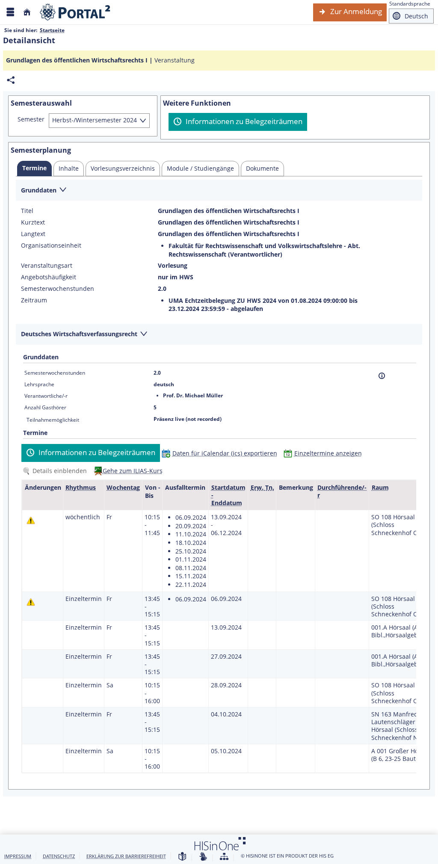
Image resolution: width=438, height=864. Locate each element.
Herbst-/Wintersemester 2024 (94, 120)
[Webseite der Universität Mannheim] (75, 12)
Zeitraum (34, 300)
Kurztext (33, 222)
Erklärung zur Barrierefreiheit (126, 856)
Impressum (17, 856)
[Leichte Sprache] (182, 857)
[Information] (381, 375)
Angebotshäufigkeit (48, 277)
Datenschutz (59, 856)
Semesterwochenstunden (57, 289)
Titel (27, 211)
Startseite (52, 30)
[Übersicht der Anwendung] (224, 857)
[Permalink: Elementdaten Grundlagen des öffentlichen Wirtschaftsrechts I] (10, 80)
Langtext (33, 234)
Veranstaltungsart (46, 265)
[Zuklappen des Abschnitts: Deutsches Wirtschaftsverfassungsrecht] (219, 334)
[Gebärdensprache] (203, 857)
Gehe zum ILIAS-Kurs (133, 471)
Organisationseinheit (51, 245)
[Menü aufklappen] (10, 12)
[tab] (34, 168)
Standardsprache (409, 3)
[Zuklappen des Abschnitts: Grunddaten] (219, 190)
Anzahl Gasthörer (45, 407)
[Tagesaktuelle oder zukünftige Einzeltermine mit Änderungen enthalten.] (31, 520)
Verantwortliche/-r (46, 395)
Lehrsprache (39, 384)
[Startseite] (27, 12)
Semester (31, 119)
